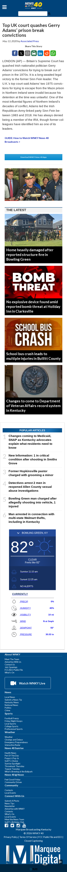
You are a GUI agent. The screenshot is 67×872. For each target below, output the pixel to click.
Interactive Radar (12, 745)
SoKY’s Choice (11, 761)
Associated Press (30, 41)
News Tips (9, 803)
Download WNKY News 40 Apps (33, 157)
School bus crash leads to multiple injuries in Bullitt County (33, 356)
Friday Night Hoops (13, 721)
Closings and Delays (14, 739)
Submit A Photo (12, 801)
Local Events (10, 793)
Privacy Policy (11, 837)
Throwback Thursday (14, 766)
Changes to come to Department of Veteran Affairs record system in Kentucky (33, 406)
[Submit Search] (49, 13)
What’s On (9, 672)
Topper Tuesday (12, 769)
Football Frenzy (12, 718)
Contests (9, 790)
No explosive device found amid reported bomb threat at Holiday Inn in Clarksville (33, 306)
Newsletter (10, 806)
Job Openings (11, 667)
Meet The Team (12, 659)
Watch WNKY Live (31, 683)
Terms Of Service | (28, 837)
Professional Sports (14, 729)
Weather (9, 737)
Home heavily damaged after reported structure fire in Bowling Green (29, 254)
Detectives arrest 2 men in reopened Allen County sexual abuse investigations (30, 486)
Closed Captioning (33, 840)
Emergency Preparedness (16, 742)
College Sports (11, 726)
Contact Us (10, 664)
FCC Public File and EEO (50, 837)
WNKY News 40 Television (33, 5)
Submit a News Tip (13, 700)
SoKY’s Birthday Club (14, 822)
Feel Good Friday (12, 779)
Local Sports (10, 723)
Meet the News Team (14, 819)
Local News (10, 697)
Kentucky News (12, 702)
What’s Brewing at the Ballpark (19, 771)
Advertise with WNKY (15, 809)
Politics (8, 707)
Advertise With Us (13, 662)
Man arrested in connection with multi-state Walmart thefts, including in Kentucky (31, 518)
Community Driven (13, 782)
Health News (10, 753)
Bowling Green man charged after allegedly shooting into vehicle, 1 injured (33, 502)
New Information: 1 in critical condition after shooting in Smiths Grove (33, 459)
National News (11, 705)
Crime (7, 710)
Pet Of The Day (12, 755)
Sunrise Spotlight (12, 763)
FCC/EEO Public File (14, 670)
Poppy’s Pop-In (12, 758)
